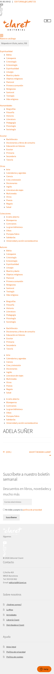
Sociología (11, 129)
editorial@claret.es (17, 582)
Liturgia (9, 72)
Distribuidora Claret (15, 625)
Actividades (11, 614)
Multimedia (11, 193)
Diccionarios (11, 183)
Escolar (3, 136)
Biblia (9, 54)
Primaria (10, 153)
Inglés (9, 186)
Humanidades (6, 105)
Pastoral (10, 82)
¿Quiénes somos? (14, 604)
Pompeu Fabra (12, 234)
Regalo (9, 203)
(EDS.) (8, 451)
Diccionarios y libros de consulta (20, 142)
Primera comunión (14, 85)
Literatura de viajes (14, 190)
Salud (8, 207)
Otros (9, 196)
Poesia (9, 200)
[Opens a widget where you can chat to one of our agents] (44, 669)
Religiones (11, 89)
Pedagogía (11, 122)
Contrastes (11, 223)
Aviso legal (11, 646)
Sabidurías (10, 237)
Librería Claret (12, 619)
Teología (10, 95)
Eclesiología (11, 65)
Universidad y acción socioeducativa (22, 240)
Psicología (11, 126)
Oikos (8, 230)
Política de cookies (14, 657)
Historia (10, 115)
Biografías (11, 109)
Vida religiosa (12, 99)
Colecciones (5, 213)
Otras (2, 166)
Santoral (10, 92)
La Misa (9, 609)
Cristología (11, 61)
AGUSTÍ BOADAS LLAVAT (40, 451)
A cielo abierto (12, 216)
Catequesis (11, 58)
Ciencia (9, 176)
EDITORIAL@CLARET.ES (25, 1)
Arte (8, 169)
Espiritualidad (6, 51)
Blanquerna (11, 220)
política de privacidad (32, 509)
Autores (3, 247)
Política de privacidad (15, 652)
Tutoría (9, 159)
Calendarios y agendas (16, 173)
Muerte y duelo (12, 75)
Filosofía (10, 112)
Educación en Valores (15, 146)
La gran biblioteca (14, 227)
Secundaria (11, 156)
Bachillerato (12, 139)
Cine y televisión (13, 179)
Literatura (10, 119)
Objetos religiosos (14, 78)
